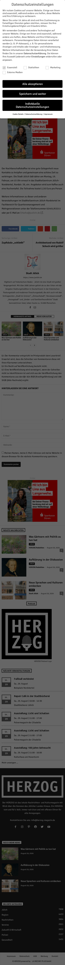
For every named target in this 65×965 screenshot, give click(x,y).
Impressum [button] (48, 114)
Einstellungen (38, 56)
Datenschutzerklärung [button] (34, 114)
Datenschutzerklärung (35, 53)
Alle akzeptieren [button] (32, 84)
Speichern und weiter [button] (32, 94)
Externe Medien (15, 72)
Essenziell (12, 67)
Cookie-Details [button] (18, 114)
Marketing (55, 67)
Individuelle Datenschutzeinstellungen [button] (32, 105)
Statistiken (33, 67)
